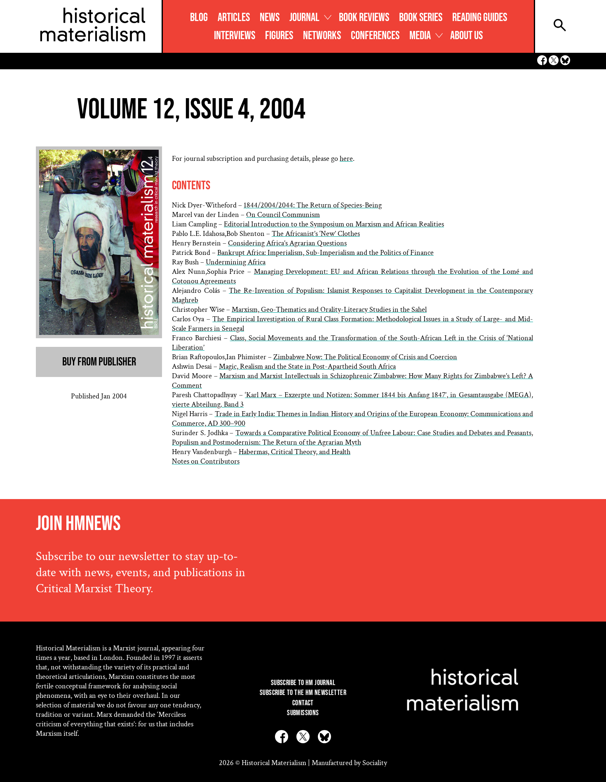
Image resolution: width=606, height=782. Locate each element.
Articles (234, 17)
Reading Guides (479, 17)
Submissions (303, 713)
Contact (303, 703)
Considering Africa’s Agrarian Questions (287, 243)
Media (420, 35)
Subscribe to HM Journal (303, 682)
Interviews (234, 35)
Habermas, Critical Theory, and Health (294, 452)
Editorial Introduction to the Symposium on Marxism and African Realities (334, 224)
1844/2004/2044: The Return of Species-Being (313, 205)
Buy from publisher (99, 362)
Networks (322, 35)
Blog (199, 17)
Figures (279, 35)
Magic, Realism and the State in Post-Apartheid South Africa (307, 366)
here (346, 158)
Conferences (375, 35)
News (270, 17)
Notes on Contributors (206, 461)
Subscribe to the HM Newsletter (303, 692)
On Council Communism (283, 214)
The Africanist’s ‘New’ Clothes (316, 233)
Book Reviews (364, 17)
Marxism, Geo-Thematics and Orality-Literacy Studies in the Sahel (329, 309)
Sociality (374, 763)
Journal (304, 17)
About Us (466, 35)
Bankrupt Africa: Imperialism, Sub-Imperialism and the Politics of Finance (325, 252)
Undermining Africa (235, 262)
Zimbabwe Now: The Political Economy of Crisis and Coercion (365, 357)
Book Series (420, 17)
